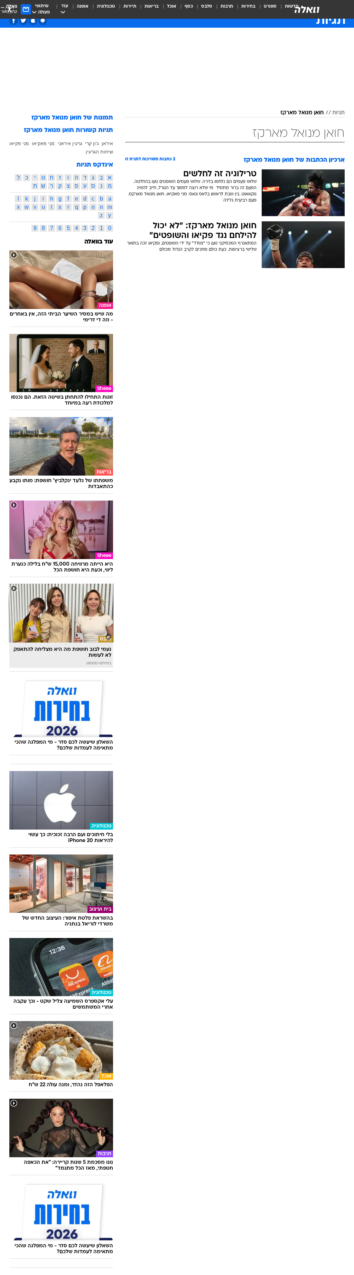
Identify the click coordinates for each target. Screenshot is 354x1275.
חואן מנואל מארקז (302, 113)
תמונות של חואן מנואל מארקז (72, 118)
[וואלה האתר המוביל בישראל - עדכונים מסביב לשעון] (307, 9)
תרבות (227, 6)
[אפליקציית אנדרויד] (42, 20)
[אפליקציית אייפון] (33, 20)
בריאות (152, 6)
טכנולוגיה (106, 6)
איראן (107, 143)
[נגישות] (9, 9)
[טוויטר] (23, 20)
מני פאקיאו (43, 143)
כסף (189, 6)
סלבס (206, 6)
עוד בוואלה (98, 242)
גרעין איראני (70, 143)
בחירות (248, 6)
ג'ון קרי (92, 143)
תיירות (129, 6)
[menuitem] (266, 9)
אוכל (171, 6)
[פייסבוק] (13, 20)
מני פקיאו (19, 143)
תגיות (338, 113)
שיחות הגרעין (99, 151)
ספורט (270, 6)
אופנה (82, 6)
